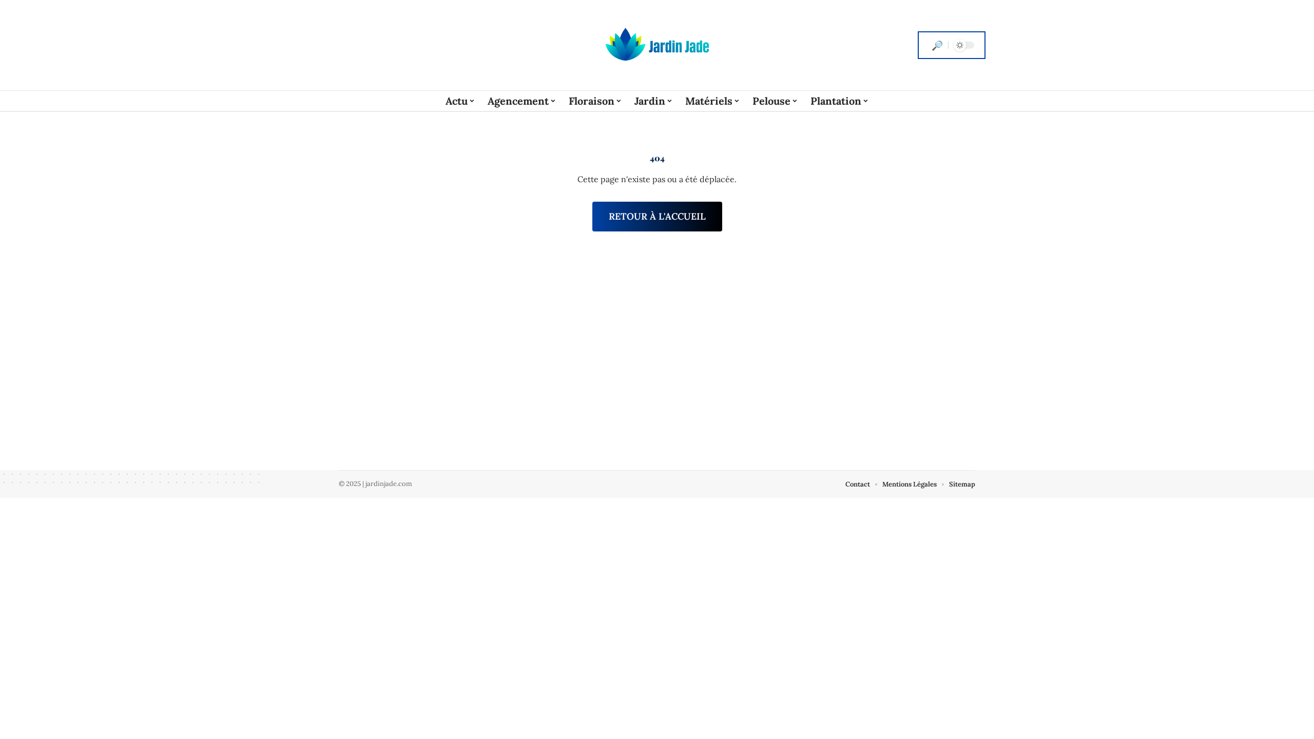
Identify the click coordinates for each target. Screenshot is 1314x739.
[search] (937, 45)
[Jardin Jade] (657, 45)
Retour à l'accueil (657, 216)
